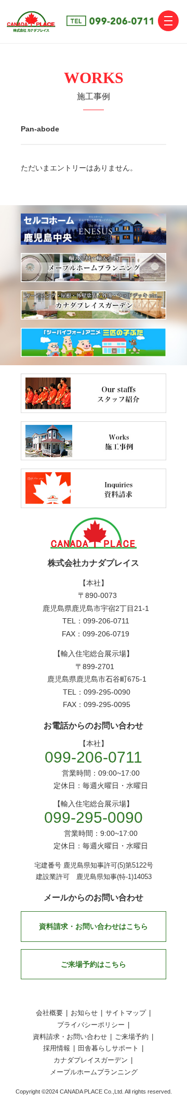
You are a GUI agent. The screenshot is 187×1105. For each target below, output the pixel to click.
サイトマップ (125, 1013)
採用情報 (56, 1048)
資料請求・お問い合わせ (70, 1037)
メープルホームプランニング (94, 1072)
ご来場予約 (132, 1037)
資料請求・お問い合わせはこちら (93, 926)
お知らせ (84, 1013)
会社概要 (49, 1013)
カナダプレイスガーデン (91, 1060)
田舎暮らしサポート (108, 1048)
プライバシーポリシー (91, 1025)
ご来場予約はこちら (93, 964)
